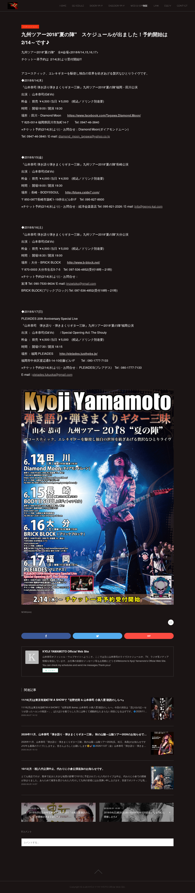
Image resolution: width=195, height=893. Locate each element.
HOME (62, 5)
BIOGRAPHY (96, 5)
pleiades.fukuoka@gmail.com (52, 374)
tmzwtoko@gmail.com (81, 283)
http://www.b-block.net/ (83, 262)
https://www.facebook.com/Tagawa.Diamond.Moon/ (104, 115)
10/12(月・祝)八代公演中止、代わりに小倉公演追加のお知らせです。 (63, 769)
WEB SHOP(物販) (139, 5)
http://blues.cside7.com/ (82, 192)
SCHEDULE (78, 5)
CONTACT (182, 5)
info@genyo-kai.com (148, 206)
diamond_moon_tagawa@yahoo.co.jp (84, 136)
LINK (156, 5)
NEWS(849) (26, 612)
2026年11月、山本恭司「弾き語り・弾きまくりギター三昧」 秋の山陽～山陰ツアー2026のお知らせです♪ (84, 734)
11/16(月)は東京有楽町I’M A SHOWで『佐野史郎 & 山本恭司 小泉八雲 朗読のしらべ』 (73, 700)
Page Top (97, 872)
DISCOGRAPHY (117, 5)
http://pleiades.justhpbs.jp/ (78, 353)
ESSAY (167, 5)
